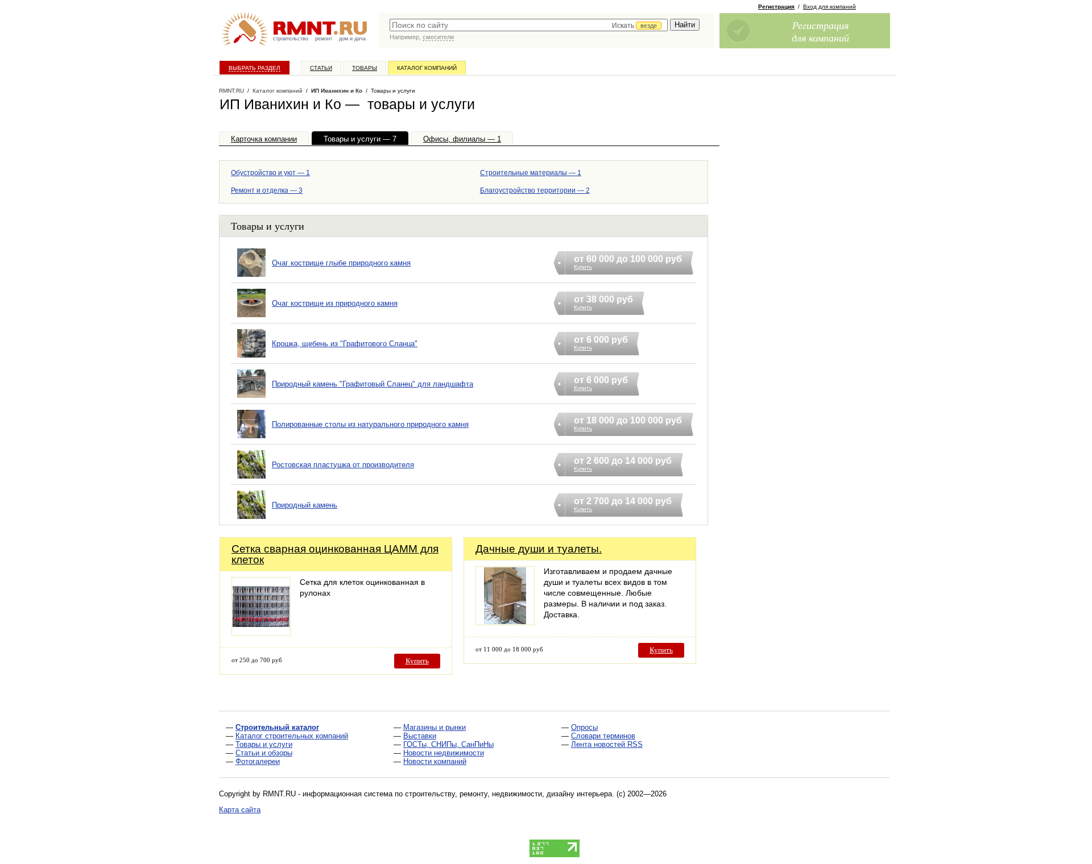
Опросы (584, 727)
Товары (364, 68)
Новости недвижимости (443, 753)
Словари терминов (603, 736)
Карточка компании (264, 139)
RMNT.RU (231, 91)
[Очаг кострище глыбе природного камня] (251, 277)
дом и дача (352, 38)
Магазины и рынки (434, 727)
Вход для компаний (829, 6)
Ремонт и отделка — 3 (267, 190)
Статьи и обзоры (263, 753)
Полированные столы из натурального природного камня (370, 424)
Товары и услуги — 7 (360, 139)
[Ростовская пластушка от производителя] (251, 479)
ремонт (323, 38)
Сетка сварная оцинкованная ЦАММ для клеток (335, 554)
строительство (290, 38)
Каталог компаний (427, 68)
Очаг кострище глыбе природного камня (341, 263)
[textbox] (529, 25)
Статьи (321, 68)
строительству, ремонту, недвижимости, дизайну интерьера (508, 794)
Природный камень (304, 505)
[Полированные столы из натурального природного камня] (251, 438)
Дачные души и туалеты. (538, 549)
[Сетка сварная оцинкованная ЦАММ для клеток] (261, 633)
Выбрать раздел (254, 68)
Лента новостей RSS (607, 744)
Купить (417, 661)
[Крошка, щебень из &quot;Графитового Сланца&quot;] (251, 358)
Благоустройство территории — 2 (535, 190)
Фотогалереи (257, 761)
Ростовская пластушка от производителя (343, 464)
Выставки (419, 736)
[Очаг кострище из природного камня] (251, 317)
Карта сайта (239, 809)
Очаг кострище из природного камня (335, 303)
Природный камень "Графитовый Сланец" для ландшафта (372, 384)
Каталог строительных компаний (291, 736)
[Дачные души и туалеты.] (505, 622)
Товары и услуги (263, 744)
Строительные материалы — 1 (530, 173)
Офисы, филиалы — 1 (462, 139)
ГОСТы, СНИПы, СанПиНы (448, 744)
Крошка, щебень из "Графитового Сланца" (344, 343)
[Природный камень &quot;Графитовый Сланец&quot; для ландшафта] (251, 398)
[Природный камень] (251, 519)
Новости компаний (434, 761)
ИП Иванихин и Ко (336, 91)
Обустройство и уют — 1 (270, 173)
